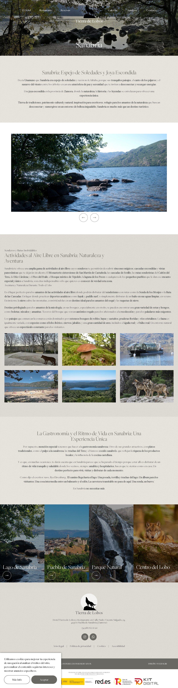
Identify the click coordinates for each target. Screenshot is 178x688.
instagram (84, 636)
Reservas (65, 10)
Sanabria (132, 10)
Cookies (101, 646)
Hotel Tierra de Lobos (64, 619)
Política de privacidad (80, 646)
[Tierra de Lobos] (89, 9)
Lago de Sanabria (20, 567)
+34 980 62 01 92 (89, 627)
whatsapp (93, 636)
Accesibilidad (118, 646)
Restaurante (45, 10)
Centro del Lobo (153, 567)
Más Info (17, 679)
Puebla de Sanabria (66, 567)
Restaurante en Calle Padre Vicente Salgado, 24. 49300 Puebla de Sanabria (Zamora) (98, 621)
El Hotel (26, 10)
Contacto (151, 10)
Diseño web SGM (157, 664)
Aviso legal (58, 646)
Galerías (112, 10)
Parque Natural (107, 567)
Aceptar (44, 679)
